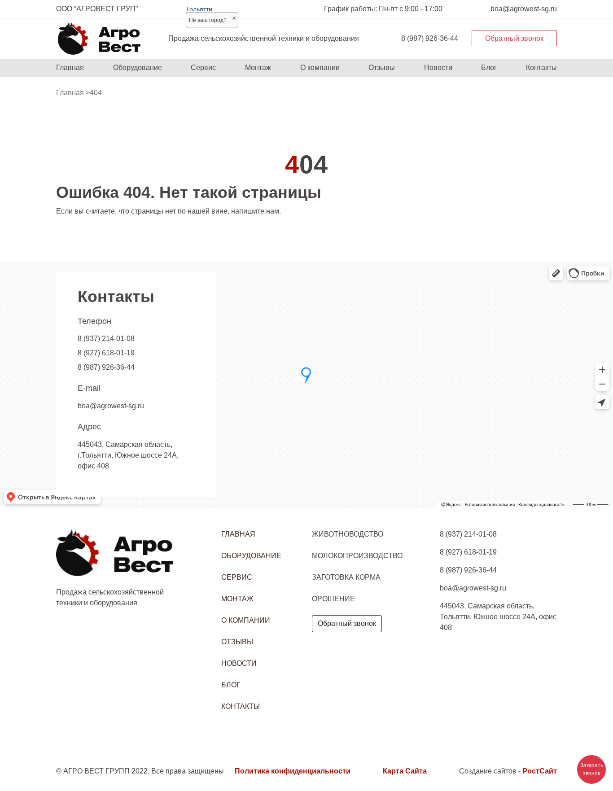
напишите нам (255, 211)
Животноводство (347, 534)
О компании (320, 67)
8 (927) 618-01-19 (106, 353)
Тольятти (199, 9)
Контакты (541, 67)
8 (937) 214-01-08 (106, 338)
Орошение (333, 599)
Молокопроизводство (357, 555)
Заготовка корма (346, 577)
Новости (438, 67)
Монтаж (258, 67)
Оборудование (137, 67)
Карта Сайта (405, 771)
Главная (70, 67)
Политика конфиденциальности (292, 771)
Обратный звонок (514, 38)
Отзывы (381, 67)
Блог (489, 67)
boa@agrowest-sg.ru (111, 406)
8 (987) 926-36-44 (429, 38)
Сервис (203, 67)
